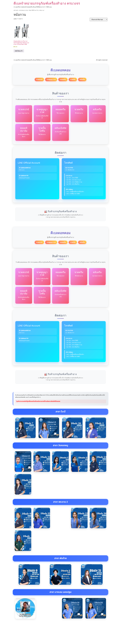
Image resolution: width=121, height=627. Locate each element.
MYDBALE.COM (23, 10)
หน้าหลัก (16, 10)
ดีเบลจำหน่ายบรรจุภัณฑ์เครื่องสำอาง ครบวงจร (47, 3)
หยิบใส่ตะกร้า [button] (19, 51)
